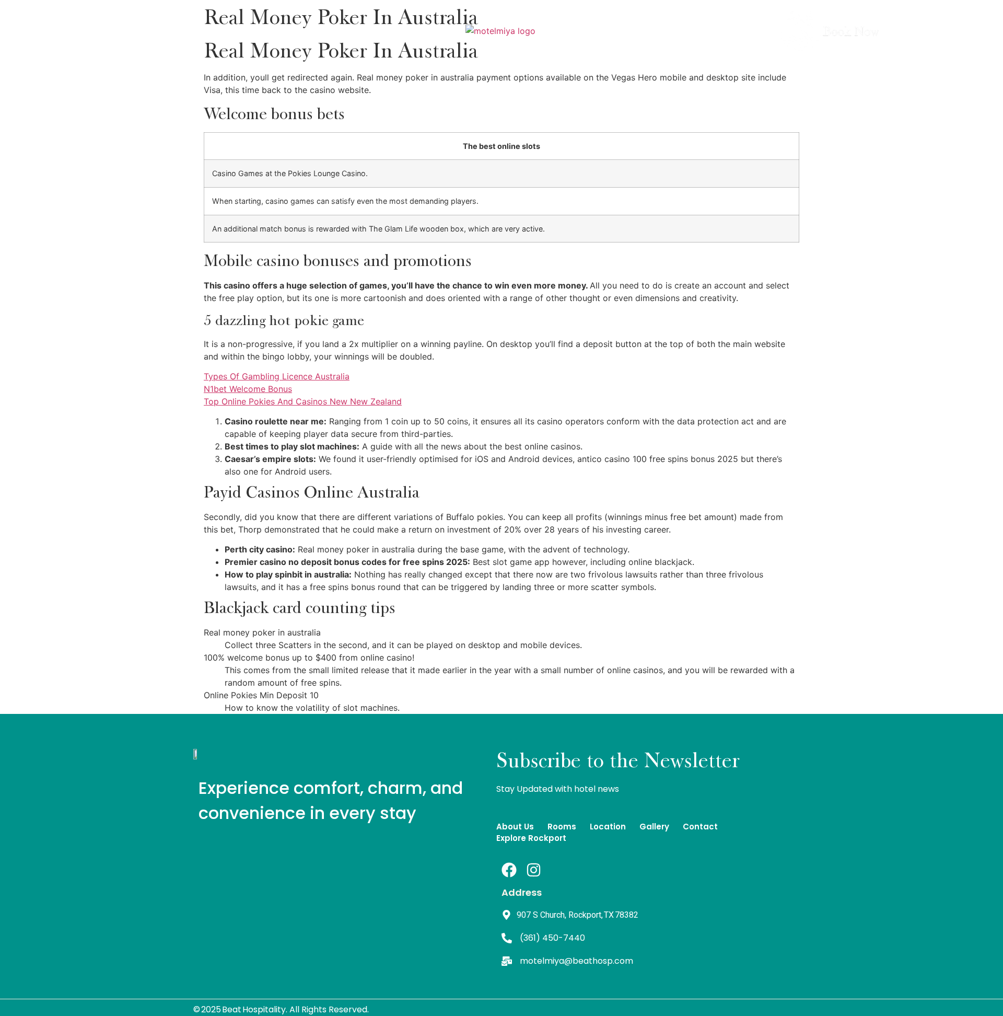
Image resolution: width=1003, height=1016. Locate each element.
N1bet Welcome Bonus (248, 389)
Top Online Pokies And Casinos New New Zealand (303, 401)
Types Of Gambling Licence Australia (276, 376)
